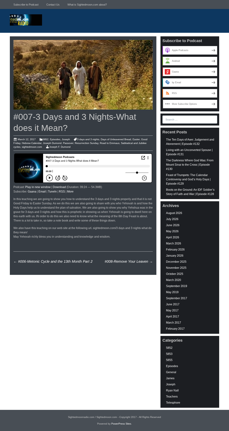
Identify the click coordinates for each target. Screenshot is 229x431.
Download (59, 187)
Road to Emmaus (110, 143)
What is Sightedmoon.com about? (87, 4)
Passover (68, 143)
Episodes (55, 139)
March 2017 (173, 322)
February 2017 (175, 328)
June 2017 (172, 304)
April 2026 (172, 237)
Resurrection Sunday (86, 143)
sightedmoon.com (32, 146)
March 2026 (173, 243)
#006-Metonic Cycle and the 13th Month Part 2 (52, 261)
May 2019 (172, 292)
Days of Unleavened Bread (116, 139)
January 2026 (174, 255)
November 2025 (176, 267)
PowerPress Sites (121, 423)
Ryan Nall (172, 390)
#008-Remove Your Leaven (129, 261)
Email (42, 191)
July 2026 (172, 219)
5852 (45, 139)
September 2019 (176, 286)
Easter (136, 139)
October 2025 (174, 273)
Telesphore (173, 402)
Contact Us (53, 4)
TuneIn (52, 191)
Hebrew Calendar (32, 143)
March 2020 (173, 279)
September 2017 (176, 298)
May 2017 (172, 310)
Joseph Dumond (52, 143)
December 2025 (176, 261)
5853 (169, 353)
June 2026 (172, 225)
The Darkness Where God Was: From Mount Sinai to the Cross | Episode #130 (189, 164)
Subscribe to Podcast (25, 4)
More (70, 191)
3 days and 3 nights (88, 139)
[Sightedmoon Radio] (26, 19)
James (170, 378)
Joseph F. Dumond (59, 146)
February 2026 (175, 249)
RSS (62, 191)
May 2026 (172, 231)
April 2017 (172, 316)
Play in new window (38, 187)
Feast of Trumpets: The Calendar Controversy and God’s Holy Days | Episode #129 (188, 179)
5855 (169, 360)
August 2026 (174, 213)
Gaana (32, 191)
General (171, 372)
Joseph (66, 139)
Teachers (172, 396)
